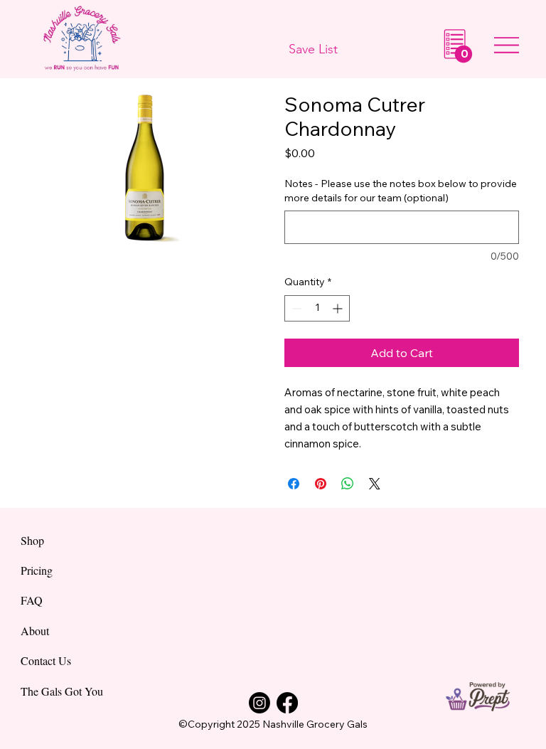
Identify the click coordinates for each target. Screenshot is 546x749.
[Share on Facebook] (293, 483)
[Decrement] (295, 308)
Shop (32, 540)
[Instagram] (259, 702)
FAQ (32, 600)
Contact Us (46, 660)
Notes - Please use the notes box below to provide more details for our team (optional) (400, 190)
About (35, 630)
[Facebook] (287, 702)
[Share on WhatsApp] (347, 483)
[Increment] (339, 308)
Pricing (37, 570)
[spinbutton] (317, 308)
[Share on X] (374, 483)
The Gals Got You (62, 691)
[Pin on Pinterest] (320, 483)
